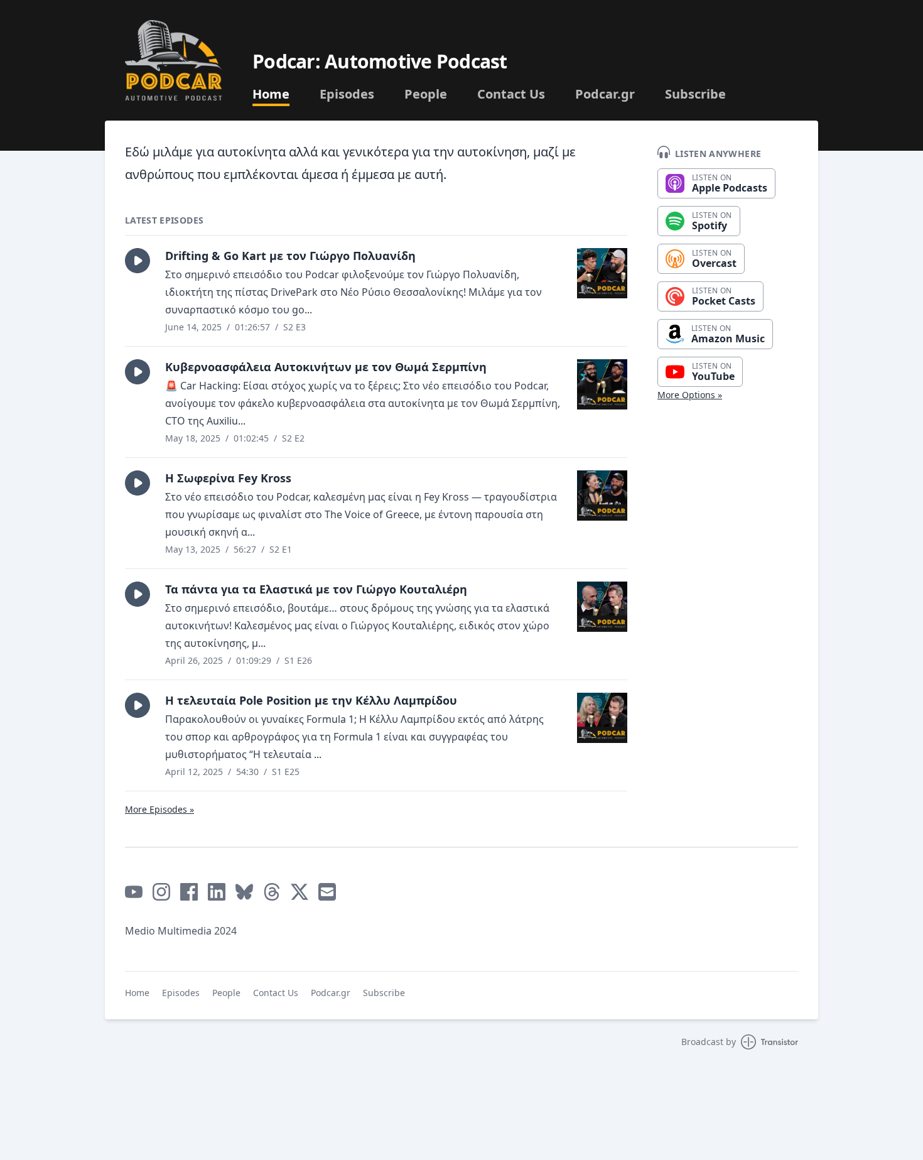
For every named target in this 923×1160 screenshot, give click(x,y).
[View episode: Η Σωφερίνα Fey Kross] (602, 495)
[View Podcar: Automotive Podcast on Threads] (272, 892)
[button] (137, 260)
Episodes (347, 94)
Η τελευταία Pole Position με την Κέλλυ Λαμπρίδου (311, 700)
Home (270, 94)
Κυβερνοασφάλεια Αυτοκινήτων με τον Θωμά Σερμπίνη (326, 366)
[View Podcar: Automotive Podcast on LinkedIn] (216, 892)
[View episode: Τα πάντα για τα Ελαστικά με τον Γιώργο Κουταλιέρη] (602, 607)
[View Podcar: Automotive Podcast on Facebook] (189, 892)
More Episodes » (159, 809)
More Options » (689, 395)
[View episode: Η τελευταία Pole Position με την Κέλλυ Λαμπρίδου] (602, 718)
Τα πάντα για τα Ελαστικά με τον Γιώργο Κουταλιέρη (316, 589)
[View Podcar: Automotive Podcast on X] (299, 892)
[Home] (173, 60)
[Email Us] (327, 892)
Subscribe (695, 94)
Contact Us (511, 94)
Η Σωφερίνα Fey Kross (228, 477)
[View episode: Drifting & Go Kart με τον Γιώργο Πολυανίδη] (602, 273)
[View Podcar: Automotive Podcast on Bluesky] (244, 892)
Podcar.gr (605, 94)
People (425, 94)
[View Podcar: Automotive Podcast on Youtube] (134, 892)
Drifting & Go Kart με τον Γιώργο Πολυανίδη (290, 255)
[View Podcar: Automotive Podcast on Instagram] (161, 892)
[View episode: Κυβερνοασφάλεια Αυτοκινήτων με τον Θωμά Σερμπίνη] (602, 384)
